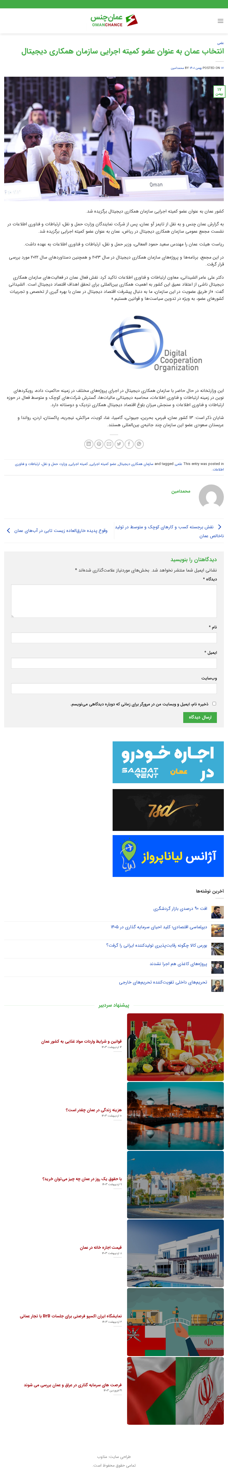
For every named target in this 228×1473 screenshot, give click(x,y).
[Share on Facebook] (129, 444)
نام (213, 627)
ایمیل (210, 653)
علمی (220, 43)
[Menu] (220, 21)
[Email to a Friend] (108, 444)
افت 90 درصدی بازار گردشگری (180, 908)
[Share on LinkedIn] (88, 444)
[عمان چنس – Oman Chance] (114, 21)
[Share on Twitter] (119, 444)
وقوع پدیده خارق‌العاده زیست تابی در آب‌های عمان (60, 530)
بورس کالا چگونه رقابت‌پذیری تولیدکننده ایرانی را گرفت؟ (156, 945)
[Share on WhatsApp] (139, 444)
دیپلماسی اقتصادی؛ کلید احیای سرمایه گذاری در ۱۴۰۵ (159, 927)
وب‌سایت (209, 678)
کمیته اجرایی (78, 464)
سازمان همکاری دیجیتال (135, 464)
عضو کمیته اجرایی (103, 464)
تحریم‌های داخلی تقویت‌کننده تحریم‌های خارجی (163, 982)
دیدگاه (210, 579)
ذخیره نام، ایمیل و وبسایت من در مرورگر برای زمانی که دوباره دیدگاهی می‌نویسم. (139, 704)
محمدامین (177, 68)
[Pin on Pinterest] (98, 444)
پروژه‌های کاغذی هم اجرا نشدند (178, 963)
